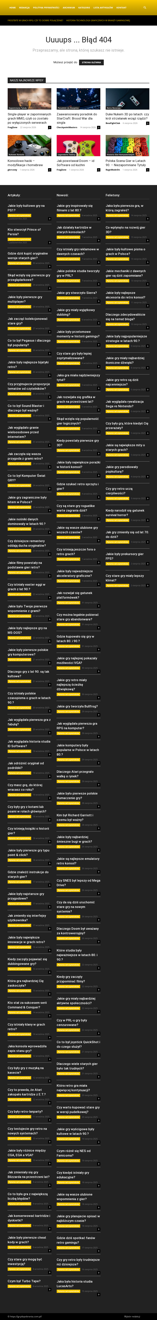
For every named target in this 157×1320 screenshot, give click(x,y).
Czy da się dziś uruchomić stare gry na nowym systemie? (76, 906)
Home (12, 7)
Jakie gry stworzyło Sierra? (77, 293)
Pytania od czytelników (19, 215)
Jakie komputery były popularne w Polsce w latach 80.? (78, 749)
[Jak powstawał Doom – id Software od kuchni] (78, 145)
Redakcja (24, 7)
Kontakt (121, 7)
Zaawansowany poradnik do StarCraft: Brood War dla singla (77, 118)
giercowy (12, 169)
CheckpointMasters (67, 127)
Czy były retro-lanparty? (25, 1111)
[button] (144, 8)
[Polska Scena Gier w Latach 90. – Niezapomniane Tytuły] (127, 145)
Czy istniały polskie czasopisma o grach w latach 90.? (29, 697)
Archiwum (69, 7)
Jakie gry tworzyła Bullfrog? (77, 706)
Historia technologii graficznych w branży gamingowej (98, 20)
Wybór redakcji (132, 1316)
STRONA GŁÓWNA (91, 62)
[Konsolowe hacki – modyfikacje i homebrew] (29, 145)
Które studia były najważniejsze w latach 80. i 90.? (77, 954)
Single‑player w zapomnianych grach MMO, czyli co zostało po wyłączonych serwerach (29, 118)
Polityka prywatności (46, 7)
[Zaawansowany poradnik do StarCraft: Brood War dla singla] (78, 99)
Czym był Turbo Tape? (24, 1281)
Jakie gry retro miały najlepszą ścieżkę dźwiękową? (72, 684)
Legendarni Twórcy (66, 154)
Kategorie (84, 7)
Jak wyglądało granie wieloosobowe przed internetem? (23, 432)
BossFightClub (113, 123)
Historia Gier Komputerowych (120, 154)
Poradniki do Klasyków (68, 108)
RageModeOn (113, 169)
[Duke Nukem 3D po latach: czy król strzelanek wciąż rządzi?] (127, 99)
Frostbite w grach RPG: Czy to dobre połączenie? (35, 20)
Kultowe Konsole (16, 154)
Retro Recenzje (114, 108)
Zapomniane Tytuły (18, 108)
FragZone (12, 127)
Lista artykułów (103, 7)
